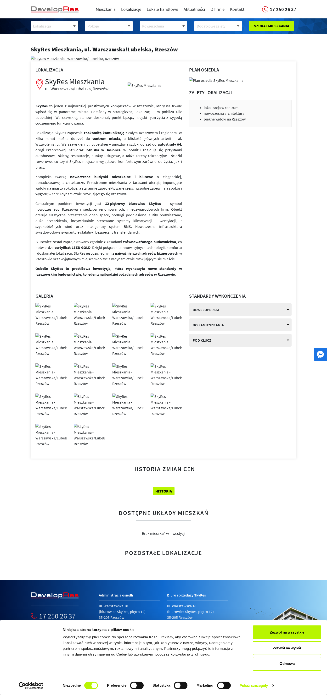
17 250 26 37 (57, 615)
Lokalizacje (131, 9)
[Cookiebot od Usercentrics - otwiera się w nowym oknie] (31, 685)
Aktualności (194, 9)
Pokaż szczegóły (254, 686)
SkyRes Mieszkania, (104, 49)
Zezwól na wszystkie (287, 632)
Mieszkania (106, 9)
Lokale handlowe (162, 9)
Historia (163, 491)
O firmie (217, 9)
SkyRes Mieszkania (76, 84)
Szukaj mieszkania (271, 25)
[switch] (137, 685)
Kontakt (237, 9)
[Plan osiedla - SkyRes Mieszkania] (216, 79)
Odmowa (287, 664)
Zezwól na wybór (287, 648)
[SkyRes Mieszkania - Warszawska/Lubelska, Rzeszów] (145, 84)
